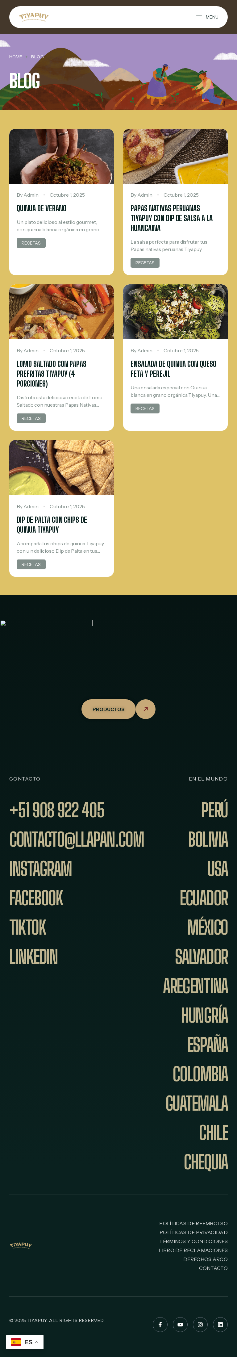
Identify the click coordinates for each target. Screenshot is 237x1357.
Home (15, 57)
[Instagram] (200, 1324)
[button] (118, 709)
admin (31, 195)
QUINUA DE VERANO (41, 208)
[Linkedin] (220, 1324)
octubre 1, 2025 (67, 195)
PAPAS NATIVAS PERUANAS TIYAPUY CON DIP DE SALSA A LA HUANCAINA (172, 218)
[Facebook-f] (160, 1324)
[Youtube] (180, 1324)
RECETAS (31, 243)
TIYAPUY (37, 1320)
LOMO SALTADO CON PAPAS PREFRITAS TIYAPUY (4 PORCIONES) (51, 373)
